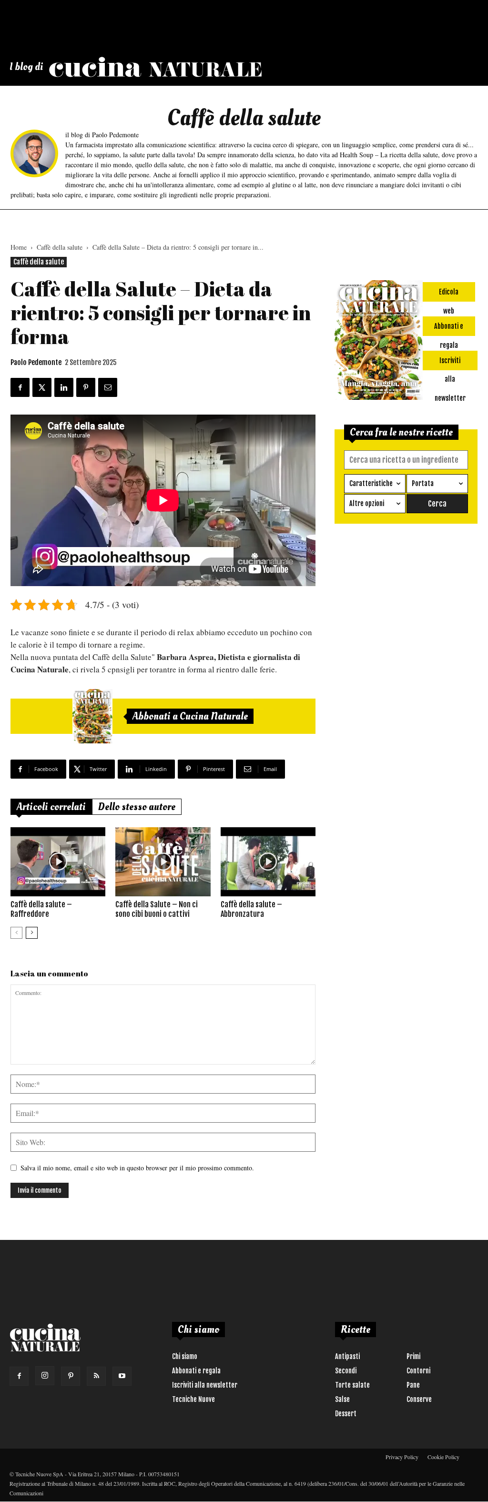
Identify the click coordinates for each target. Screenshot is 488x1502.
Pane (413, 1385)
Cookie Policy (443, 1457)
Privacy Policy (402, 1457)
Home (18, 247)
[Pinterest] (70, 1376)
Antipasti (347, 1356)
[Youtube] (122, 1376)
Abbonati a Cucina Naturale (190, 716)
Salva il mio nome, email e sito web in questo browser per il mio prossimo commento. (137, 1167)
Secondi (345, 1371)
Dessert (345, 1414)
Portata (423, 483)
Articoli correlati (51, 807)
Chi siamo (184, 1356)
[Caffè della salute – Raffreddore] (57, 861)
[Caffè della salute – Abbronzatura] (268, 861)
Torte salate (352, 1385)
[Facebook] (19, 1376)
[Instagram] (44, 1375)
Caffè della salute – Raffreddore (41, 909)
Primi (413, 1356)
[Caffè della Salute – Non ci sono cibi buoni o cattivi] (162, 861)
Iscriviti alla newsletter (204, 1385)
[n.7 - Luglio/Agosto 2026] (92, 716)
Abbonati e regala (196, 1371)
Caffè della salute (59, 247)
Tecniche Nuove (193, 1399)
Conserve (419, 1399)
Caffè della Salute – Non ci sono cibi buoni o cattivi (156, 909)
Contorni (418, 1371)
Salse (342, 1399)
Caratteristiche (371, 483)
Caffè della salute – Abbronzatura (251, 909)
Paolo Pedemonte (35, 362)
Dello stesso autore (136, 807)
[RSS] (96, 1376)
